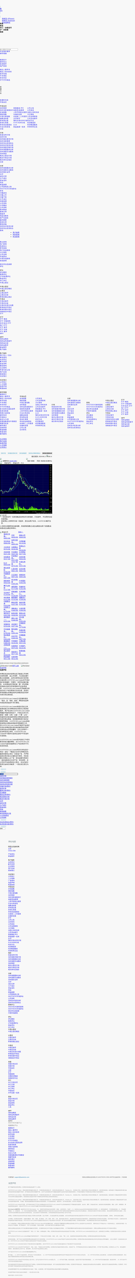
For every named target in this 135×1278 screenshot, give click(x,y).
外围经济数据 (13, 1076)
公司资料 (3, 817)
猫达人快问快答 (13, 1132)
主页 (9, 849)
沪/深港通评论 (13, 1023)
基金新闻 (11, 1103)
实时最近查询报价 (6, 778)
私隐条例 (11, 885)
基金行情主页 (13, 1099)
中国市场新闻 (13, 1013)
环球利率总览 (13, 951)
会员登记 (11, 862)
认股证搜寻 (12, 1037)
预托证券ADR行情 (14, 940)
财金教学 (11, 856)
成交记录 (3, 803)
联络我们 (11, 870)
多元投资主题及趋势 (15, 1142)
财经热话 (11, 1149)
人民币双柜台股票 (14, 901)
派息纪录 (3, 788)
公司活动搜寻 (13, 932)
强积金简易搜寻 (13, 1115)
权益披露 (3, 811)
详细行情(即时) (5, 786)
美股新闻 (11, 1074)
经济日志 (11, 944)
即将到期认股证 (13, 1041)
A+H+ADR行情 (13, 942)
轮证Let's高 (12, 1153)
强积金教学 (12, 1119)
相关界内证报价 (13, 969)
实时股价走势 (13, 979)
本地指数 (11, 889)
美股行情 (11, 1066)
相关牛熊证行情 (13, 967)
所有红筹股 (12, 910)
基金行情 (11, 1101)
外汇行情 (11, 1084)
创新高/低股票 (13, 899)
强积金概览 (12, 1113)
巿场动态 (11, 1091)
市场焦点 (11, 1151)
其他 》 (20, 532)
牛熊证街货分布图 (14, 1052)
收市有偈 (11, 1134)
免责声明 (3, 668)
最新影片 (11, 1128)
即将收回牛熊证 (13, 1054)
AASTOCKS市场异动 (15, 996)
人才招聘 (11, 878)
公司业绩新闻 (13, 926)
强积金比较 (12, 1117)
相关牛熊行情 (4, 799)
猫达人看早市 (13, 1130)
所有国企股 (12, 907)
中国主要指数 (13, 893)
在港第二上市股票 (14, 914)
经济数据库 (12, 946)
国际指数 (11, 891)
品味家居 (11, 1161)
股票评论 (11, 1021)
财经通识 (11, 1159)
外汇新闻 (11, 1086)
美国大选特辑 (13, 1147)
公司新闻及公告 (13, 994)
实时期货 (11, 895)
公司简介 (11, 876)
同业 (1, 809)
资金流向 (3, 807)
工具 (9, 1107)
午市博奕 (11, 1136)
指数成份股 (12, 905)
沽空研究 (11, 922)
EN (1, 11)
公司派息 (11, 924)
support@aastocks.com (22, 1177)
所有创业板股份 (13, 912)
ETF (9, 918)
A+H (9, 938)
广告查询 (11, 880)
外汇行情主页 (13, 1082)
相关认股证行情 (13, 965)
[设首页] (67, 2)
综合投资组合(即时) (7, 822)
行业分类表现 (13, 903)
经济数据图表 (13, 949)
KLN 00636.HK (7, 564)
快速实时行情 (13, 955)
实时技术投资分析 (6, 784)
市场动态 (11, 1068)
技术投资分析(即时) (7, 824)
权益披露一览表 (13, 936)
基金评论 (11, 1025)
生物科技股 (12, 916)
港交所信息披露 (13, 1011)
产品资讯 (11, 854)
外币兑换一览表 (13, 1093)
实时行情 (3, 776)
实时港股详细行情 (14, 957)
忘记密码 (11, 866)
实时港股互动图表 (14, 961)
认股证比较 (12, 1039)
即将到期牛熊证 (13, 1056)
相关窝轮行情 (4, 797)
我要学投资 (12, 1157)
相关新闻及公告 (5, 813)
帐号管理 (11, 864)
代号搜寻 (3, 771)
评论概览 (11, 1019)
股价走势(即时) (5, 794)
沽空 (1, 801)
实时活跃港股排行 (14, 897)
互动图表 (3, 792)
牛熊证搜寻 (12, 1047)
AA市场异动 (4, 815)
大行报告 (11, 928)
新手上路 (15, 666)
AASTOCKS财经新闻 (15, 1007)
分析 (9, 1070)
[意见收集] (67, 4)
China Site (12, 851)
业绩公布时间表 (13, 930)
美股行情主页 (13, 1064)
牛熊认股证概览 (13, 1031)
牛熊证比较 (12, 1049)
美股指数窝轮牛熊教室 (16, 1155)
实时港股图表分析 (14, 959)
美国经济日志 (13, 1078)
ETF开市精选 (13, 1140)
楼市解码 (11, 1167)
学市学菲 (11, 1138)
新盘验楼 (11, 1163)
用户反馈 (11, 868)
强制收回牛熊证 (13, 1058)
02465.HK (13, 461)
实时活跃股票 (4, 780)
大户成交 (3, 805)
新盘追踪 (11, 1165)
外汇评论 (11, 1027)
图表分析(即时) (5, 790)
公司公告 (11, 920)
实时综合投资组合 (6, 782)
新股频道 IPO (13, 934)
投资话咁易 (12, 1144)
